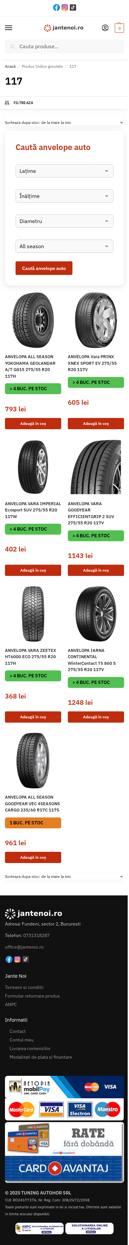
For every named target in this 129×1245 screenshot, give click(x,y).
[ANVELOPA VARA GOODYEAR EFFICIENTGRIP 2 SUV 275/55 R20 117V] (96, 467)
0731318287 (36, 935)
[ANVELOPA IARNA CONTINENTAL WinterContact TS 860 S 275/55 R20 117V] (96, 614)
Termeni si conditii (24, 987)
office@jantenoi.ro (24, 947)
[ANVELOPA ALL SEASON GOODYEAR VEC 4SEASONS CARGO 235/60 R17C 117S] (33, 761)
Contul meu (22, 1040)
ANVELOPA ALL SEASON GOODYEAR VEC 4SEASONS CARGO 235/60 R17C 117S (32, 803)
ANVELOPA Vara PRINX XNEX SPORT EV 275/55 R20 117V (92, 363)
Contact (18, 1031)
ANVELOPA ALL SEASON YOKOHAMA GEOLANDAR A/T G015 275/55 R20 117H (30, 366)
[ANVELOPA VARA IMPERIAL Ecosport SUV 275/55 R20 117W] (33, 467)
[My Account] (105, 28)
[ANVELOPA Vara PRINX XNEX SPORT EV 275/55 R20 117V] (96, 320)
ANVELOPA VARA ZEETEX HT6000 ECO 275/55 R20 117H (30, 657)
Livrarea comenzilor (30, 1048)
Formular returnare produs (32, 996)
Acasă (10, 66)
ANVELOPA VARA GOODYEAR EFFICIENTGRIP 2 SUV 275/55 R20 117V (91, 513)
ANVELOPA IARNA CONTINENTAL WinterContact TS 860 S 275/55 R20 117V (92, 660)
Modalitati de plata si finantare (41, 1057)
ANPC (11, 1004)
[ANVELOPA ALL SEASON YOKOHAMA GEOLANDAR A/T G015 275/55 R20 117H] (33, 320)
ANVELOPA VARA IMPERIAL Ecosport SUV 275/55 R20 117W (33, 510)
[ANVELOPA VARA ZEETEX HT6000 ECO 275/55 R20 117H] (33, 614)
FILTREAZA (23, 102)
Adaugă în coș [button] (33, 423)
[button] (118, 28)
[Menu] (15, 28)
